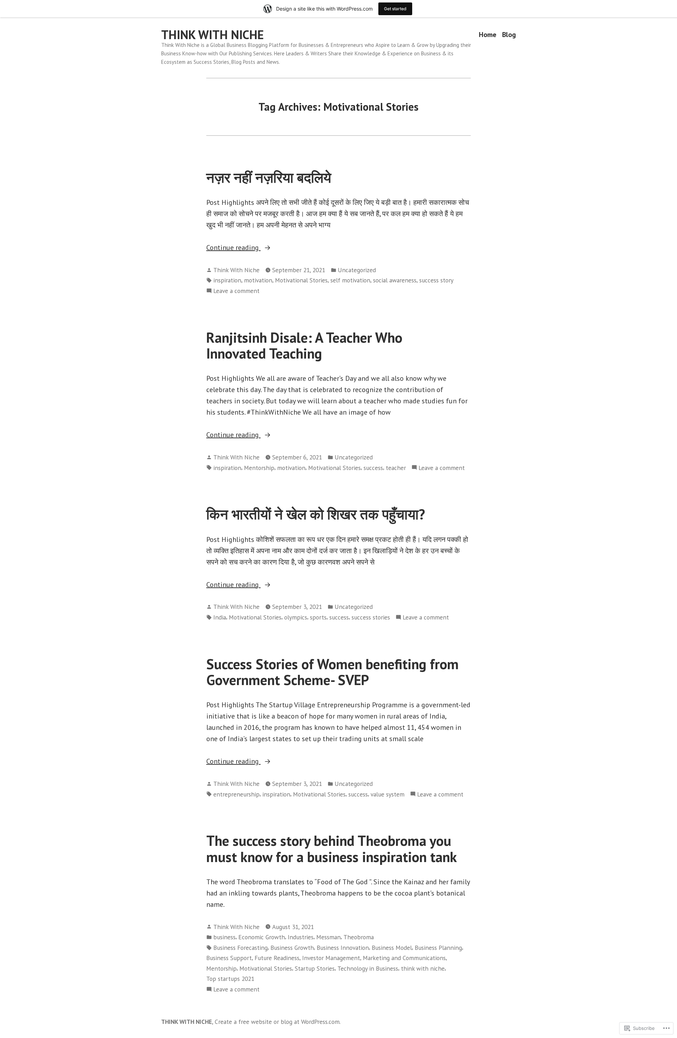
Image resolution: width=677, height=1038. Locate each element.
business (224, 937)
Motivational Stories (301, 280)
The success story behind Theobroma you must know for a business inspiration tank (331, 848)
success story (436, 280)
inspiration (227, 280)
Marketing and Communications (404, 958)
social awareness (394, 280)
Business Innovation (343, 948)
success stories (371, 617)
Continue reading (233, 248)
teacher (396, 468)
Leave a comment (236, 291)
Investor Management (331, 958)
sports (318, 617)
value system (387, 794)
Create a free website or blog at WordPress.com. (278, 1022)
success (373, 468)
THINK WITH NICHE (212, 34)
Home (487, 34)
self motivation (350, 280)
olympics (295, 617)
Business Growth (292, 948)
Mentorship (259, 468)
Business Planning (438, 948)
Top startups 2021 (230, 979)
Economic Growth (261, 937)
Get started (395, 8)
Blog (509, 34)
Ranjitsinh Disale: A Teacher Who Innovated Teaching (304, 345)
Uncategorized (357, 270)
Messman (328, 937)
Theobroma (358, 937)
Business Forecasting (240, 948)
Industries (300, 937)
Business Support (229, 958)
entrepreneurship (236, 794)
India (219, 617)
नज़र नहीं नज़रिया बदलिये (268, 177)
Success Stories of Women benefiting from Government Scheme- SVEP (332, 672)
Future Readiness (277, 958)
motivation (258, 280)
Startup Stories (315, 968)
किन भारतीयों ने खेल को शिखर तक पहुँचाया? (315, 514)
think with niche (423, 968)
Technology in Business (367, 968)
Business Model (392, 948)
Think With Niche (236, 270)
